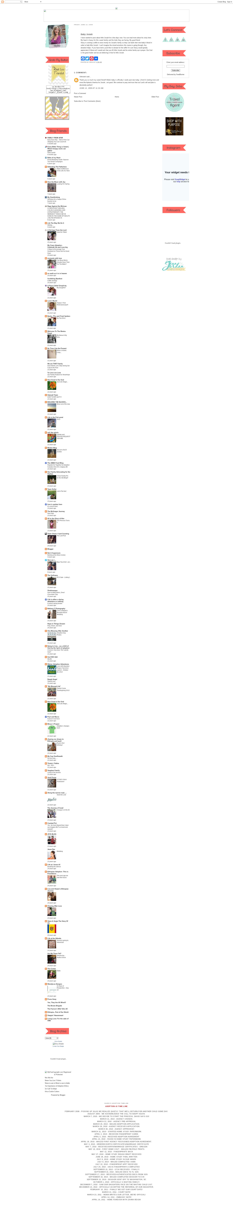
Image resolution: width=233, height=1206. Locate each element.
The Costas (51, 969)
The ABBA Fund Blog (55, 463)
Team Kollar (51, 489)
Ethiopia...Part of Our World (57, 1012)
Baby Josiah (87, 34)
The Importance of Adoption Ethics (56, 1086)
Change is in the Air (63, 810)
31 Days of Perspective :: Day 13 (63, 988)
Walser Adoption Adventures (58, 664)
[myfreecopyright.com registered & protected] (58, 1074)
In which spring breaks (54, 603)
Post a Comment (80, 93)
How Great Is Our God (55, 380)
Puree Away (51, 999)
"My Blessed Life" (54, 686)
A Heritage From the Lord (57, 230)
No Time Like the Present (56, 348)
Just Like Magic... (62, 382)
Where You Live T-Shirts (52, 1080)
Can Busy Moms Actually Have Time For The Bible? (63, 262)
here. (149, 38)
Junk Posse (51, 777)
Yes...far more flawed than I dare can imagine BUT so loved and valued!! (58, 827)
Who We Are (48, 1078)
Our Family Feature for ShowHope (58, 375)
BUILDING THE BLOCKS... (57, 402)
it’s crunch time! (52, 506)
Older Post (155, 97)
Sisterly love (51, 681)
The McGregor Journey (56, 511)
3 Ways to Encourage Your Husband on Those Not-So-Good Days (58, 251)
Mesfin (49, 659)
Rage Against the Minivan (57, 206)
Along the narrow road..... (57, 793)
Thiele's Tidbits (53, 763)
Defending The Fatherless (57, 167)
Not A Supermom (53, 553)
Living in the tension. (54, 772)
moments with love (54, 258)
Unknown (82, 77)
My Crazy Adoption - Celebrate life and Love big (57, 246)
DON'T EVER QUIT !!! (54, 397)
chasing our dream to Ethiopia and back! (55, 740)
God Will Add (52, 657)
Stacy (83, 43)
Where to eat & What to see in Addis (57, 1083)
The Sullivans (52, 575)
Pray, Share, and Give (54, 626)
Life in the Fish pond (55, 417)
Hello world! (51, 152)
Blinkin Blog (52, 448)
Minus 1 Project (53, 724)
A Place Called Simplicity (57, 286)
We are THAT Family (55, 364)
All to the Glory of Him (55, 518)
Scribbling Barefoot (54, 279)
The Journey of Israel (55, 808)
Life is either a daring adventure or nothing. (55, 600)
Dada (58, 971)
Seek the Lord (61, 795)
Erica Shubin (58, 1041)
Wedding (60, 851)
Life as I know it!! (53, 865)
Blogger (50, 549)
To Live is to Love (54, 373)
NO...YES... (51, 765)
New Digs (50, 513)
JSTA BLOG (51, 834)
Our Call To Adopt (50, 1089)
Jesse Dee (51, 849)
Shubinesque (52, 590)
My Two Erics (61, 318)
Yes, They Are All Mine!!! (56, 1002)
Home (117, 97)
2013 (58, 419)
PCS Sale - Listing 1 (63, 577)
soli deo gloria (52, 432)
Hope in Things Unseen (56, 624)
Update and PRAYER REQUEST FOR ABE (63, 436)
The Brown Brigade (54, 1006)
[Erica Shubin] (58, 1044)
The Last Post (61, 536)
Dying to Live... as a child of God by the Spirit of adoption (58, 647)
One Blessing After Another (57, 631)
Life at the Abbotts (54, 938)
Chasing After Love (54, 906)
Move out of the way (63, 404)
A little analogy (52, 281)
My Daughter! (61, 288)
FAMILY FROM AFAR (55, 138)
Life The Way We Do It (55, 223)
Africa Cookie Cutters (51, 1091)
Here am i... (51, 560)
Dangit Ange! (52, 679)
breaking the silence (54, 866)
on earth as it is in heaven (57, 273)
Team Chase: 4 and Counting (58, 534)
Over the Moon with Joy (56, 182)
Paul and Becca (53, 717)
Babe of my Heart (53, 158)
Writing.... (50, 225)
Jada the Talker (62, 232)
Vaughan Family (53, 770)
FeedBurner (180, 74)
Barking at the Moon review (56, 555)
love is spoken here (54, 504)
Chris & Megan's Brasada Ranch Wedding (62, 612)
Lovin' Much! (52, 301)
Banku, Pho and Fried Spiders (58, 316)
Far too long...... (52, 758)
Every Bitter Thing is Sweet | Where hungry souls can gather (58, 149)
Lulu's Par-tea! (61, 491)
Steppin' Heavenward (55, 1015)
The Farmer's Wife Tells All (57, 1009)
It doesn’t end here (53, 719)
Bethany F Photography (56, 608)
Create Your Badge (58, 1046)
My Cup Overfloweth (55, 756)
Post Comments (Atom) (92, 101)
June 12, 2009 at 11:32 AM (91, 88)
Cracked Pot (52, 823)
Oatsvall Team (52, 395)
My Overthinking (53, 197)
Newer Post (78, 97)
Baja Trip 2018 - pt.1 (63, 562)
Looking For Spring (63, 184)
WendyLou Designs (54, 984)
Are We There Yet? (54, 953)
